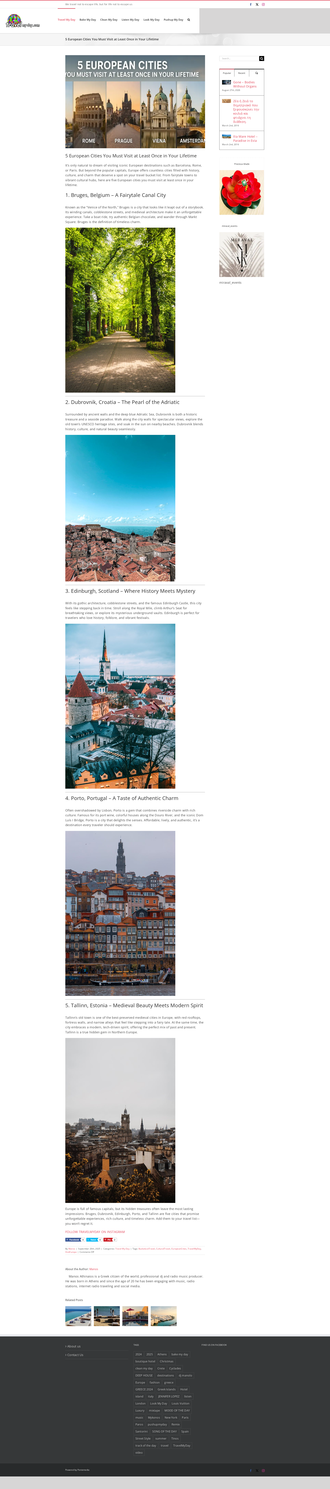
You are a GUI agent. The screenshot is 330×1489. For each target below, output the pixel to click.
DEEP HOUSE (144, 1375)
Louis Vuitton (180, 1403)
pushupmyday (157, 1424)
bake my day (180, 1354)
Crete (161, 1368)
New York (171, 1417)
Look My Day (158, 1403)
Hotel (184, 1389)
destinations (165, 1375)
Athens (162, 1354)
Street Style (143, 1438)
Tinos (175, 1438)
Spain (185, 1431)
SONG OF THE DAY (164, 1431)
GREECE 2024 (144, 1389)
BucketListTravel (147, 1248)
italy (150, 1396)
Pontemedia (84, 1469)
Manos (71, 1248)
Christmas (166, 1361)
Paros (139, 1424)
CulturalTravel (163, 1248)
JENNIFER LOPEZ (169, 1396)
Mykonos (154, 1417)
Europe (140, 1382)
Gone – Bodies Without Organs (245, 84)
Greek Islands (167, 1389)
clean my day (144, 1368)
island (139, 1396)
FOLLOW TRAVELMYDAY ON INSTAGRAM (95, 1232)
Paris (185, 1417)
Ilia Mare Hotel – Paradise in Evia (245, 138)
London (140, 1403)
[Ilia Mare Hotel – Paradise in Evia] (226, 137)
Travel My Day (122, 1248)
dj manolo (185, 1375)
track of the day (145, 1445)
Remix (176, 1424)
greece (168, 1382)
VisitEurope (71, 1252)
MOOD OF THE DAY (177, 1410)
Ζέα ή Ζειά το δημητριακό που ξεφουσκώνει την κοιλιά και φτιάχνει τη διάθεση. (246, 111)
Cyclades (175, 1368)
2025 (149, 1354)
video (139, 1452)
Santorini (141, 1431)
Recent (241, 73)
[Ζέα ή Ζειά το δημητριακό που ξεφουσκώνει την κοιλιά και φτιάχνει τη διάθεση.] (226, 101)
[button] (189, 19)
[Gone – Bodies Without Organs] (226, 82)
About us (74, 1346)
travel (165, 1445)
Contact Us (75, 1355)
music (139, 1417)
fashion (155, 1382)
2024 (138, 1354)
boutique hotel (145, 1361)
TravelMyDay (194, 1248)
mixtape (154, 1410)
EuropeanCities (179, 1248)
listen (188, 1396)
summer (161, 1438)
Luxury (140, 1410)
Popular (227, 73)
